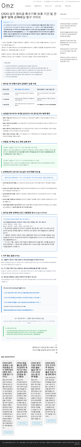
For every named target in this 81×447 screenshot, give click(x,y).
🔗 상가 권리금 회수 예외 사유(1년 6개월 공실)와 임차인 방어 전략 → (21, 292)
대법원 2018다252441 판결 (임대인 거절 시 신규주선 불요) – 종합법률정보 (25, 332)
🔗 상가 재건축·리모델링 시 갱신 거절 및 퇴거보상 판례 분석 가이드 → (22, 302)
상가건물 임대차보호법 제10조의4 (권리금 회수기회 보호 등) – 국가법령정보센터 (27, 330)
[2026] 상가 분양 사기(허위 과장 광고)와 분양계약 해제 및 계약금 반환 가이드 (68, 59)
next (44, 349)
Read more (8, 432)
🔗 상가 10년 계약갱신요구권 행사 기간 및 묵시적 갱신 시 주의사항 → (22, 297)
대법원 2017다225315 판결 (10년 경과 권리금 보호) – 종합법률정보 (23, 334)
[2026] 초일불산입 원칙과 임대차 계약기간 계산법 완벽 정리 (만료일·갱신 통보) (22, 370)
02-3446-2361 (38, 1)
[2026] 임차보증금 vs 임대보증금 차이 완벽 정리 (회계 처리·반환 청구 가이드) (8, 370)
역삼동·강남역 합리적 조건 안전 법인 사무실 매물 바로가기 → (18, 310)
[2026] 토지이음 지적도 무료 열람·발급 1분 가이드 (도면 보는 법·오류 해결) (36, 370)
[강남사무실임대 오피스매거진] (7, 6)
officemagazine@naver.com (73, 1)
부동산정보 (63, 14)
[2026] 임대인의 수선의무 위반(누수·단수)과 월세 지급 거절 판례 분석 (68, 51)
